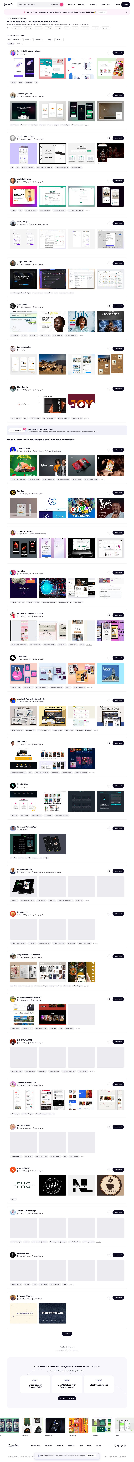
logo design (17, 28)
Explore (70, 4)
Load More (67, 1334)
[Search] (61, 4)
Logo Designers (73, 1351)
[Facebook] (118, 1445)
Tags (110, 1456)
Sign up (117, 4)
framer (66, 28)
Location (38, 39)
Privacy (27, 1456)
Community (104, 4)
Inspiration (59, 1445)
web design (49, 28)
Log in (126, 4)
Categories (16, 39)
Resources (122, 1456)
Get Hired (93, 4)
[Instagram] (122, 1445)
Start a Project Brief (68, 1398)
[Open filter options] (8, 39)
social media (85, 28)
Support (98, 1445)
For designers (35, 1445)
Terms (22, 1456)
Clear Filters (19, 43)
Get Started (102, 12)
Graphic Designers (61, 1351)
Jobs (105, 1456)
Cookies (34, 1456)
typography (105, 28)
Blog (81, 1445)
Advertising (71, 1445)
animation (95, 28)
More (58, 39)
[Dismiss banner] (98, 1454)
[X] (115, 1445)
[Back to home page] (8, 4)
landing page (27, 28)
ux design (58, 28)
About (89, 1445)
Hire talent (48, 1445)
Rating (49, 39)
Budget (27, 39)
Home (8, 18)
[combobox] (33, 4)
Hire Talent (81, 4)
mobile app (38, 28)
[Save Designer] (109, 53)
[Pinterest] (125, 1445)
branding (75, 28)
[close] (126, 12)
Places (115, 1456)
